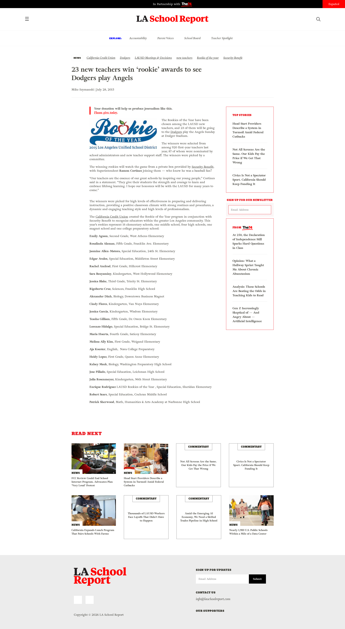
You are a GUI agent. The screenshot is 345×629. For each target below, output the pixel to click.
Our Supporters (210, 610)
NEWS (77, 58)
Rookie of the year (208, 58)
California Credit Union (101, 58)
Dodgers (125, 58)
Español (333, 4)
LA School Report (173, 17)
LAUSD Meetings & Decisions (153, 58)
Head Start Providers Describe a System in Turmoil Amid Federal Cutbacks (248, 130)
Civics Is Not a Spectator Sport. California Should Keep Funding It (249, 179)
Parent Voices (165, 38)
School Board (192, 38)
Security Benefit (232, 58)
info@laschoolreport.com (213, 599)
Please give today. (106, 113)
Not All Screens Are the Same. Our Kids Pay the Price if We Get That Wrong (249, 155)
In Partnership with (167, 4)
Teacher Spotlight (222, 38)
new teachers (184, 58)
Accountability (138, 38)
